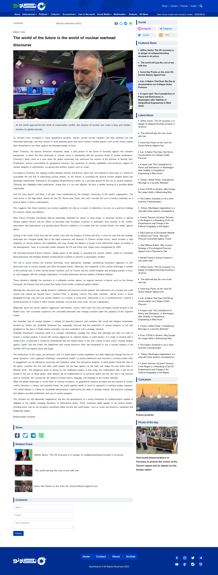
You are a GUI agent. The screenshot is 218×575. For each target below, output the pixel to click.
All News (143, 14)
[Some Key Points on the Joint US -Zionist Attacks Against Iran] (24, 486)
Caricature (144, 379)
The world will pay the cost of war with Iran (56, 470)
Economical (69, 14)
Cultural (55, 14)
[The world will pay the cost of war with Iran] (24, 470)
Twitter (146, 35)
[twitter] (121, 23)
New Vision (19, 2)
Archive (130, 556)
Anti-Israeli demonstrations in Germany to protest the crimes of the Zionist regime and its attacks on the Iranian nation (156, 463)
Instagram (146, 28)
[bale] (192, 564)
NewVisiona (95, 566)
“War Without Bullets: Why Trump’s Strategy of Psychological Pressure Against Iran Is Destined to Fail (155, 248)
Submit (18, 533)
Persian (184, 6)
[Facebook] (116, 23)
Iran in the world (87, 14)
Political (43, 14)
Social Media (103, 14)
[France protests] (157, 398)
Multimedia (119, 14)
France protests (145, 414)
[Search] (201, 6)
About (164, 6)
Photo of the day (148, 422)
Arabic (194, 6)
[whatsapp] (130, 23)
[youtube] (176, 564)
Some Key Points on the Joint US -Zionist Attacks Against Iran (66, 486)
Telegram (167, 28)
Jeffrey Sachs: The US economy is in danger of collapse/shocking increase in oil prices (78, 455)
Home (17, 14)
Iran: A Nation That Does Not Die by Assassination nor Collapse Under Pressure (156, 84)
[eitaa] (184, 564)
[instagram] (184, 558)
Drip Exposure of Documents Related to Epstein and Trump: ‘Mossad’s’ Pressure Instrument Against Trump (156, 236)
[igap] (200, 564)
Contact (174, 6)
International (28, 14)
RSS (167, 35)
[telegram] (125, 23)
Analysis (133, 14)
